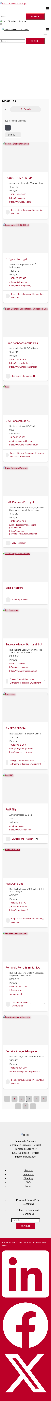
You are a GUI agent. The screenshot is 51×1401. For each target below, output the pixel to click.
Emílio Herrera (14, 587)
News (28, 1186)
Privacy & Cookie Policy (28, 1200)
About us (28, 1170)
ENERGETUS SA (16, 728)
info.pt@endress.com (18, 667)
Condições (28, 1214)
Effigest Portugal (16, 259)
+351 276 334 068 (18, 1068)
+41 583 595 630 (17, 437)
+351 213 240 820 (17, 194)
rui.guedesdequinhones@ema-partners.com (23, 526)
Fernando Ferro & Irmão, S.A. (23, 967)
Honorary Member (20, 600)
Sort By (11, 135)
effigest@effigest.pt (18, 282)
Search (27, 109)
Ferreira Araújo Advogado (21, 1051)
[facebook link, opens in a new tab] (25, 1348)
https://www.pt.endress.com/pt (23, 671)
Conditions (28, 1204)
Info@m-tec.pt (15, 990)
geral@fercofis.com (18, 906)
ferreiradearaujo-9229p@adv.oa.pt (25, 1071)
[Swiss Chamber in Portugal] (13, 4)
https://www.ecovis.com (20, 202)
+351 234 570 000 (18, 986)
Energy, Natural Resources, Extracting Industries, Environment (27, 455)
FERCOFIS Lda (14, 883)
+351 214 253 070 (17, 663)
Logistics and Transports (23, 839)
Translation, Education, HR (24, 376)
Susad (4, 1246)
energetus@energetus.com (21, 748)
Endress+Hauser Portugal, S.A (24, 644)
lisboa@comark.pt (17, 198)
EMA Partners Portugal (20, 502)
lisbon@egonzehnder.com (21, 363)
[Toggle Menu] (47, 8)
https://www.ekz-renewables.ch (23, 445)
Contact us (28, 1174)
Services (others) (19, 543)
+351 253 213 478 (17, 903)
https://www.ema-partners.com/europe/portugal (23, 532)
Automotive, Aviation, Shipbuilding (21, 1004)
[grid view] (8, 128)
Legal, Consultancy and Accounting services (27, 212)
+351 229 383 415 (17, 278)
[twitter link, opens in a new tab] (25, 1396)
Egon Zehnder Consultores (22, 342)
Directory (28, 1178)
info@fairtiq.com (16, 826)
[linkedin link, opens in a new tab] (25, 1300)
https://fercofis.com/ (18, 910)
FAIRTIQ (11, 809)
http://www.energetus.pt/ (20, 752)
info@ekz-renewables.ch (20, 441)
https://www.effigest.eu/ (20, 286)
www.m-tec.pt (15, 994)
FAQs (28, 1182)
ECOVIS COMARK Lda (19, 177)
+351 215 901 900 (17, 521)
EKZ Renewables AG (18, 420)
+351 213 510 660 (17, 359)
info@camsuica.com (25, 1156)
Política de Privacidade (28, 1210)
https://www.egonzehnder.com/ (23, 367)
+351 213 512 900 (17, 745)
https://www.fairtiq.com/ (20, 830)
